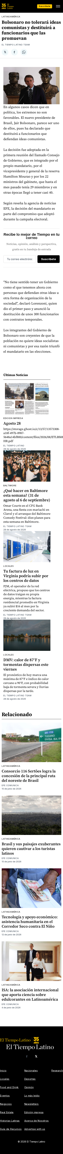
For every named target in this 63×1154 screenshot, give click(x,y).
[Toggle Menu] (58, 6)
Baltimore (9, 485)
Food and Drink (9, 1087)
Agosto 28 (12, 423)
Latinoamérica (11, 16)
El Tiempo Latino (13, 445)
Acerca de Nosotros (36, 1120)
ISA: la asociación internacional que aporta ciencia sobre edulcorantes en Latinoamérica (30, 994)
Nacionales (31, 1070)
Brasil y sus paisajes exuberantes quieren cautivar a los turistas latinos (31, 848)
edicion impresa (13, 418)
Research (57, 1070)
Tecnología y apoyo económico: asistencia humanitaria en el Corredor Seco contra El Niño (30, 921)
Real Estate (7, 1112)
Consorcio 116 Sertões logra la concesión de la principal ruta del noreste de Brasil (29, 775)
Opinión (29, 1087)
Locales (8, 566)
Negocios (6, 1104)
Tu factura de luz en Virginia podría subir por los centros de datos (25, 575)
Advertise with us (34, 1129)
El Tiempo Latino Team (16, 44)
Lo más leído (32, 1095)
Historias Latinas (10, 1120)
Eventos (5, 1095)
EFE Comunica (10, 785)
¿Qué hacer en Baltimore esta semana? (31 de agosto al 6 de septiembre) (26, 495)
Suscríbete (44, 6)
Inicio (3, 1070)
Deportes (30, 1078)
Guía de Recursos (11, 1129)
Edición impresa (34, 1112)
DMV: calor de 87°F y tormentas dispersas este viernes (25, 664)
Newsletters (31, 1104)
